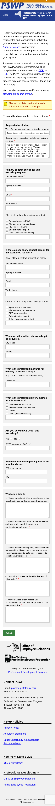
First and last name (15, 176)
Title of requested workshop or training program (27, 129)
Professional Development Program (27, 672)
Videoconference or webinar (22, 407)
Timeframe (10, 381)
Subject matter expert (19, 230)
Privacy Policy (11, 727)
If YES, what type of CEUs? (18, 444)
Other (21, 232)
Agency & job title (13, 185)
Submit (9, 633)
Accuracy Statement (15, 733)
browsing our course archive (17, 94)
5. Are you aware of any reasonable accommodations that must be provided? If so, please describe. (26, 602)
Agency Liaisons (11, 47)
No (15, 439)
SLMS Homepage (13, 762)
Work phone (11, 203)
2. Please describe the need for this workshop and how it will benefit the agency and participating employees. (26, 524)
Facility (8, 351)
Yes (7, 439)
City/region (10, 343)
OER (41, 70)
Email (8, 195)
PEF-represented (13, 468)
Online (12, 410)
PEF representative (18, 227)
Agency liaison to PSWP (20, 221)
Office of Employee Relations (19, 778)
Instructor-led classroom (20, 405)
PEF (5, 74)
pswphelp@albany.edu (23, 688)
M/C (7, 477)
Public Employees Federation (19, 784)
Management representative (21, 224)
